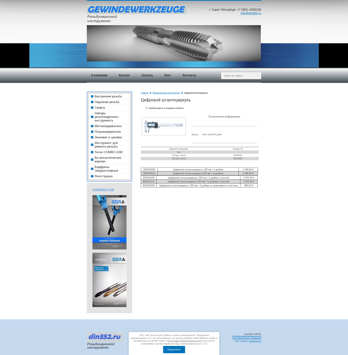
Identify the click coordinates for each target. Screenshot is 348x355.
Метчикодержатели (108, 126)
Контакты (189, 75)
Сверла (100, 107)
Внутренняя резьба (108, 96)
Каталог (124, 75)
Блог (168, 75)
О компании (99, 75)
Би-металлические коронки (108, 159)
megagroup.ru (255, 341)
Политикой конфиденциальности (185, 340)
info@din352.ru (251, 13)
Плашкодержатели (108, 131)
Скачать (147, 75)
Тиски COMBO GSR (109, 152)
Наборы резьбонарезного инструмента (106, 117)
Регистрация (104, 176)
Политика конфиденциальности (246, 336)
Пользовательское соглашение (246, 338)
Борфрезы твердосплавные (106, 168)
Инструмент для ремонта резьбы (106, 144)
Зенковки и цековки (108, 137)
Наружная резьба (107, 102)
